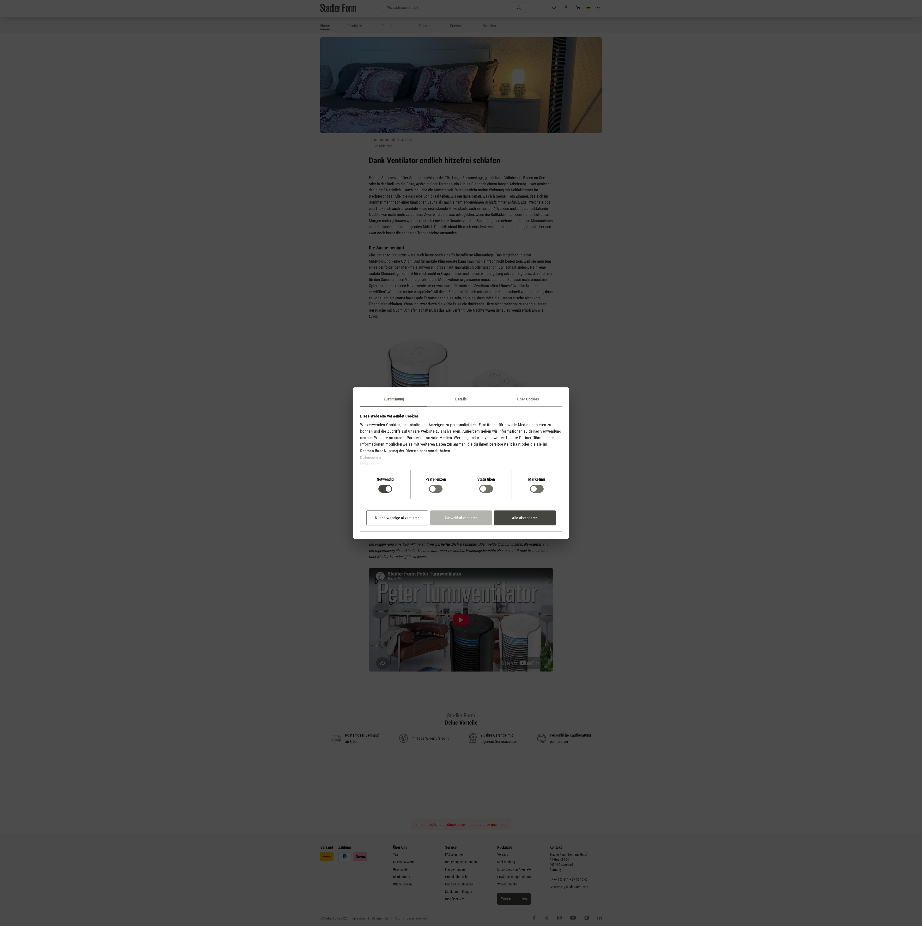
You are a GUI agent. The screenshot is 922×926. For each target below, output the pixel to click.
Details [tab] (461, 399)
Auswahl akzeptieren (461, 517)
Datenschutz (371, 457)
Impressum (370, 463)
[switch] (436, 489)
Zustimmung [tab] (393, 399)
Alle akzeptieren (525, 517)
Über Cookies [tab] (528, 399)
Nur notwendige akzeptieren (397, 517)
